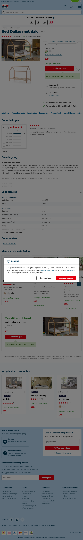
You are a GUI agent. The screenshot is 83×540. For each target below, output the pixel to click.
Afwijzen (70, 270)
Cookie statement (47, 270)
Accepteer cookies (66, 278)
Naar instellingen (46, 278)
